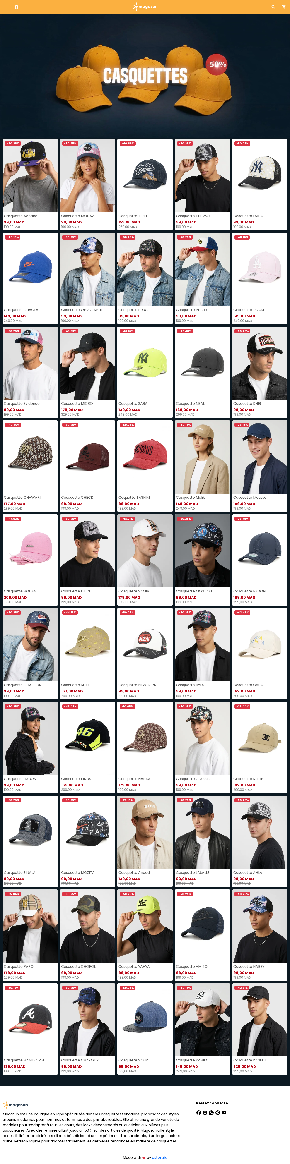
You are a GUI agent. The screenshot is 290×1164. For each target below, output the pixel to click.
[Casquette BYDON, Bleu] (259, 550)
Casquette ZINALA (20, 872)
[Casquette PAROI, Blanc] (30, 926)
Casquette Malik (190, 497)
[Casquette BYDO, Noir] (202, 644)
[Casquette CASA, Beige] (259, 644)
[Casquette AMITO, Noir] (202, 926)
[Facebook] (199, 1112)
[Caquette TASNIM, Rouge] (144, 456)
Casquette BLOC (133, 309)
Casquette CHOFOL (78, 966)
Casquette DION (75, 591)
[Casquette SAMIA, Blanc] (144, 550)
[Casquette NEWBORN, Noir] (144, 644)
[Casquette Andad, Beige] (144, 832)
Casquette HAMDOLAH (24, 1060)
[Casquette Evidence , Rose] (30, 363)
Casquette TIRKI (132, 215)
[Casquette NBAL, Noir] (202, 363)
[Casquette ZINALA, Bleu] (30, 832)
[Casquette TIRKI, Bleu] (144, 175)
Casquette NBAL (190, 403)
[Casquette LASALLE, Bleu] (202, 832)
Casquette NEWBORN (137, 684)
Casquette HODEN (20, 591)
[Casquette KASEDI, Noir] (259, 1019)
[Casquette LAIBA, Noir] (259, 175)
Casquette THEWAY (193, 215)
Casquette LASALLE (193, 872)
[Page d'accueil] (145, 6)
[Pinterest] (218, 1112)
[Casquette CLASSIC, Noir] (202, 738)
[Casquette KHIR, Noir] (259, 363)
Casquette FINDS (76, 778)
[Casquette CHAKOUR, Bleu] (87, 1019)
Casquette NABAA (134, 778)
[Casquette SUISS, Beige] (87, 644)
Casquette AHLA (247, 872)
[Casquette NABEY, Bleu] (259, 926)
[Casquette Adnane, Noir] (30, 175)
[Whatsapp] (212, 1112)
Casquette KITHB (248, 778)
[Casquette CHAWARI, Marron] (30, 456)
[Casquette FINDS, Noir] (87, 738)
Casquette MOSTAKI (194, 591)
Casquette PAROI (19, 966)
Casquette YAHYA (134, 966)
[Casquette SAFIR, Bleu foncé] (144, 1019)
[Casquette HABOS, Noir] (30, 738)
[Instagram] (205, 1112)
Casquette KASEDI (249, 1060)
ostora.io (159, 1157)
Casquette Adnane (20, 215)
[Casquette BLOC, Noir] (144, 269)
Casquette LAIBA (248, 215)
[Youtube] (224, 1112)
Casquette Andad (134, 872)
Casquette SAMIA (133, 591)
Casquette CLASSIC (193, 778)
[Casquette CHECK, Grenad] (87, 456)
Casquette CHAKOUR (80, 1060)
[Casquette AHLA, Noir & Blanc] (259, 832)
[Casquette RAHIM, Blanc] (202, 1019)
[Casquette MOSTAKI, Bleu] (202, 550)
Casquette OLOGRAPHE (82, 309)
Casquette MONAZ (77, 215)
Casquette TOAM (248, 309)
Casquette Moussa (249, 497)
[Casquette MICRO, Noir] (87, 363)
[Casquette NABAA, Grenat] (144, 738)
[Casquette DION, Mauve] (87, 550)
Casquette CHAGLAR (22, 309)
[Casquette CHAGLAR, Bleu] (30, 269)
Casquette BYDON (249, 591)
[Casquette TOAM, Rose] (259, 269)
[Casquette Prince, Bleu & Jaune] (202, 269)
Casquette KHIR (247, 403)
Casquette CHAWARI (22, 497)
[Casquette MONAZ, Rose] (87, 175)
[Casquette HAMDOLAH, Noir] (30, 1019)
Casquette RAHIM (191, 1060)
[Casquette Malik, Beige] (202, 456)
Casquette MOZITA (78, 872)
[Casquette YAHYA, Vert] (144, 926)
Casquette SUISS (75, 684)
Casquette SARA (132, 403)
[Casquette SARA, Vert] (144, 363)
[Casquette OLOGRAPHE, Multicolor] (87, 269)
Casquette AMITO (192, 966)
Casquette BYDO (191, 684)
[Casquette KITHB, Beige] (259, 738)
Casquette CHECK (77, 497)
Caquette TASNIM (134, 497)
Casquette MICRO (77, 403)
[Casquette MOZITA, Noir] (87, 832)
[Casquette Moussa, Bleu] (259, 456)
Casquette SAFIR (133, 1060)
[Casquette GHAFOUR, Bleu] (30, 644)
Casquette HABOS (20, 778)
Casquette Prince (191, 309)
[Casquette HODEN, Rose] (30, 550)
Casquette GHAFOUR (22, 684)
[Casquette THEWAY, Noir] (202, 175)
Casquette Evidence (22, 403)
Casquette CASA (248, 684)
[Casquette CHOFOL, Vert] (87, 926)
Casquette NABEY (248, 966)
